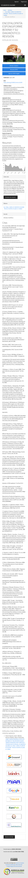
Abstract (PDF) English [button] (14, 73)
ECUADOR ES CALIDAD (8, 5)
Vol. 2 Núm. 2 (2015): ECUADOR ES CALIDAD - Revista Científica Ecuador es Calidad (13, 13)
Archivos (10, 10)
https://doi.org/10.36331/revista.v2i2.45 (13, 82)
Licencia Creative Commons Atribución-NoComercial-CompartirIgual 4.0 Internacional (15, 864)
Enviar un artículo (9, 837)
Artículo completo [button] (14, 65)
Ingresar (17, 1)
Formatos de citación (10, 197)
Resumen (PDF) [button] (14, 69)
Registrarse (24, 1)
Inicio (5, 10)
